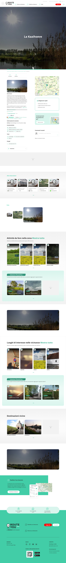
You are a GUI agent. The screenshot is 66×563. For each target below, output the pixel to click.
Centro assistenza (53, 552)
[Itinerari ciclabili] (53, 254)
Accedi (56, 525)
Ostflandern (15, 71)
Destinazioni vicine (41, 107)
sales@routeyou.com (54, 545)
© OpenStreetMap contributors (55, 95)
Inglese (8, 118)
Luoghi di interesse (9, 71)
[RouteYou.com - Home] (10, 3)
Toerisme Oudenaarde (12, 109)
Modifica (16, 76)
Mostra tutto (38, 238)
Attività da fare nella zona (42, 103)
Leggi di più (25, 107)
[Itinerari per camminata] (13, 254)
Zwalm (25, 71)
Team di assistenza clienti (54, 551)
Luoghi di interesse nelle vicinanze (44, 105)
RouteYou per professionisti (53, 1)
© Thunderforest (49, 95)
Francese (24, 117)
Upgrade (58, 4)
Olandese (12, 118)
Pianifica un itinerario (33, 524)
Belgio (13, 71)
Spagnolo (16, 118)
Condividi (10, 76)
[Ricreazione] (13, 358)
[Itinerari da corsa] (40, 254)
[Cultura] (40, 358)
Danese (21, 117)
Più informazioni (10, 111)
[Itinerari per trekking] (26, 254)
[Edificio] (53, 358)
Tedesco (19, 118)
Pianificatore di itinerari (13, 491)
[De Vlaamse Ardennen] (15, 427)
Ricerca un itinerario (32, 530)
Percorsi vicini (40, 122)
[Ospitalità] (26, 358)
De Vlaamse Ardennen (20, 71)
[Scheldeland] (33, 427)
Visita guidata (45, 1)
